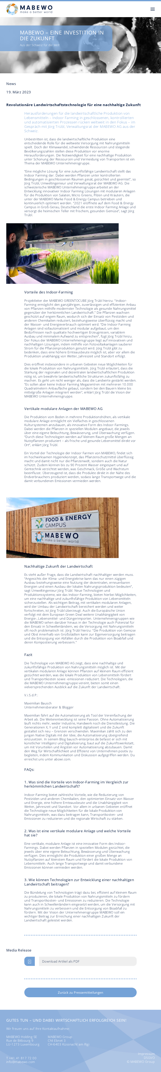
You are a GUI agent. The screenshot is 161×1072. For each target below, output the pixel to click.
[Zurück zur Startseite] (29, 9)
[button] (153, 9)
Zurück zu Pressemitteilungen (80, 992)
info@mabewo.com (20, 1062)
